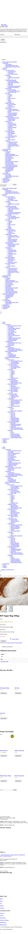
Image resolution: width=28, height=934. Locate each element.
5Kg (2, 661)
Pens (9, 148)
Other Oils (10, 105)
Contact (4, 440)
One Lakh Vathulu (9, 162)
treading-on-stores (6, 179)
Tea (9, 78)
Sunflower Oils (11, 106)
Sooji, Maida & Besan (13, 74)
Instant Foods (8, 108)
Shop (4, 323)
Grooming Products (12, 125)
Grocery (4, 69)
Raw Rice (10, 134)
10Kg (4, 661)
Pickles (9, 111)
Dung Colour (8, 174)
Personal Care (8, 121)
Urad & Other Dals (12, 92)
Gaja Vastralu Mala (9, 157)
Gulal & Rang (8, 64)
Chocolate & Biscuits (12, 109)
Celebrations (5, 63)
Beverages (7, 75)
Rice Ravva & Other (12, 136)
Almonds (10, 94)
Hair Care (10, 126)
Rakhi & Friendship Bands (8, 167)
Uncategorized (6, 180)
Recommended (6, 438)
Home (4, 322)
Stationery (7, 140)
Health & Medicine (12, 127)
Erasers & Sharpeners (12, 144)
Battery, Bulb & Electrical (13, 82)
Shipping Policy (3, 924)
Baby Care (10, 122)
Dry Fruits (7, 93)
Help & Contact (4, 25)
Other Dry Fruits (11, 98)
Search (14, 184)
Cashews (10, 95)
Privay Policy (3, 917)
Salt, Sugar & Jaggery (10, 137)
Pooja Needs (5, 150)
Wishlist (1, 905)
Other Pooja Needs (9, 163)
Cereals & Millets (12, 89)
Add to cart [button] (3, 755)
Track (2, 39)
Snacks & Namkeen (12, 114)
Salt (9, 138)
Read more (3, 693)
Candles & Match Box (10, 154)
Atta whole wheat (12, 71)
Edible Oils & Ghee (9, 103)
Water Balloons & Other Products (12, 66)
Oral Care (10, 128)
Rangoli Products (6, 173)
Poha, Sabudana (11, 133)
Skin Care (10, 129)
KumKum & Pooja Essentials (11, 161)
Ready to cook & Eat (12, 112)
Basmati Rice (11, 132)
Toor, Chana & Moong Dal (14, 91)
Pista (9, 99)
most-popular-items (7, 149)
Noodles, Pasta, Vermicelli (13, 110)
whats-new (5, 182)
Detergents (10, 83)
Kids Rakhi (7, 171)
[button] (14, 319)
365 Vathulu (8, 151)
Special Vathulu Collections (11, 166)
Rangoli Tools (8, 177)
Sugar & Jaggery (11, 139)
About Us (5, 441)
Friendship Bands (9, 170)
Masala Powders (11, 119)
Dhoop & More (8, 156)
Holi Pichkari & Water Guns (11, 65)
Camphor (7, 153)
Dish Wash (10, 84)
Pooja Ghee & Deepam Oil (11, 165)
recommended (6, 178)
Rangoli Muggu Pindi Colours (11, 176)
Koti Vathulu (8, 160)
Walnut (9, 101)
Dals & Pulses (8, 88)
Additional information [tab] (7, 646)
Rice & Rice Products (10, 131)
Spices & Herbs (11, 120)
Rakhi (6, 172)
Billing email (17, 34)
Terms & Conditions (4, 920)
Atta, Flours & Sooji (9, 70)
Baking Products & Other (13, 117)
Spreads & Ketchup (12, 115)
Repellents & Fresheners (13, 87)
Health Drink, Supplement (13, 77)
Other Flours (11, 72)
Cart (1, 903)
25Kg (7, 661)
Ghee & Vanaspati (12, 104)
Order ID (2, 34)
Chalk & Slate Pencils (13, 142)
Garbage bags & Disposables (14, 86)
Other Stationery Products (13, 145)
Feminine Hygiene (12, 123)
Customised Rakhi (9, 168)
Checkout (2, 908)
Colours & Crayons (12, 143)
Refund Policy (3, 922)
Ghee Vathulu (8, 159)
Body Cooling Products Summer (10, 61)
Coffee (9, 76)
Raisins (9, 100)
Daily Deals (3, 24)
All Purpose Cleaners (12, 81)
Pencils (9, 146)
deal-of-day (5, 67)
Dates (9, 97)
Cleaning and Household (10, 80)
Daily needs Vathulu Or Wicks (11, 155)
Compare (5, 442)
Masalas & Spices (9, 116)
